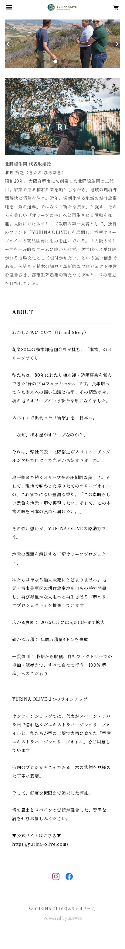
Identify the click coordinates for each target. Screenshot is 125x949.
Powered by (56, 918)
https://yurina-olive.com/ (40, 844)
